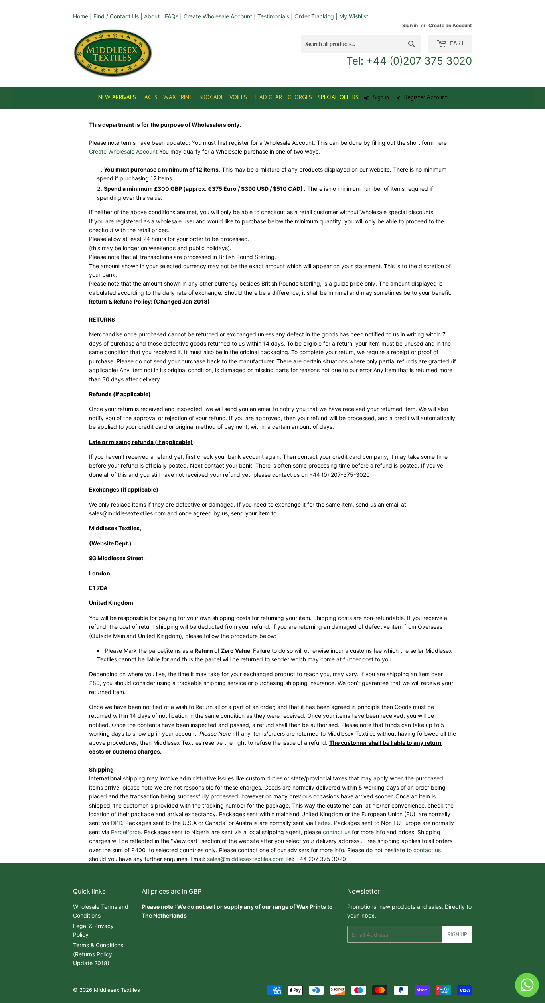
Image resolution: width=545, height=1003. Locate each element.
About (152, 16)
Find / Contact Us (116, 16)
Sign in (410, 25)
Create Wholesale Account (218, 16)
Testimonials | (275, 16)
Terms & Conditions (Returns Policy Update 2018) (98, 954)
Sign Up (457, 935)
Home (80, 16)
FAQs (171, 16)
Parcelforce (126, 832)
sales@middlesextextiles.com (245, 858)
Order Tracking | (316, 16)
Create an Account (450, 25)
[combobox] (361, 44)
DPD (116, 822)
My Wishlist (353, 16)
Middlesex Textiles (117, 990)
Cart (456, 43)
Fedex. (324, 822)
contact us (336, 832)
